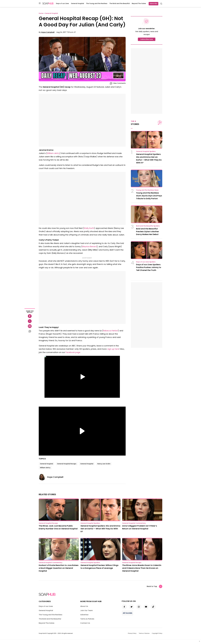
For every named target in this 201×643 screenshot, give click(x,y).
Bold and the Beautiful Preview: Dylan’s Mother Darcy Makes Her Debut (147, 231)
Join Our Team (86, 610)
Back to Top (152, 586)
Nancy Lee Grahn (103, 464)
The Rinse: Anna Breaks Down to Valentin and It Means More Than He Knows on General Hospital (141, 568)
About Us (84, 606)
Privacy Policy (132, 633)
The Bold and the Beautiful (119, 3)
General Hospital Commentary (134, 523)
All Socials (127, 613)
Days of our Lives (62, 3)
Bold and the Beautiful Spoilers (148, 226)
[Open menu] (40, 3)
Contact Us (85, 623)
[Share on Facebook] (30, 316)
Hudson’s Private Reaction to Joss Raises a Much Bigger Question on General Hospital (58, 568)
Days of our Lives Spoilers (145, 262)
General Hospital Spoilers (146, 151)
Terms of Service (144, 633)
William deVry (53, 153)
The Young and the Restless (96, 3)
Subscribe (153, 4)
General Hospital (77, 3)
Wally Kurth (89, 228)
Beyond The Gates (139, 3)
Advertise (84, 614)
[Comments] (30, 331)
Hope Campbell (47, 32)
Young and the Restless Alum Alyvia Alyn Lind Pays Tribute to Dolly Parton (149, 196)
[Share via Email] (30, 326)
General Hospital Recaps (66, 464)
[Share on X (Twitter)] (30, 321)
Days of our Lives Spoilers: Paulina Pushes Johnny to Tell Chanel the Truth (148, 267)
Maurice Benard (89, 246)
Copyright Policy (157, 633)
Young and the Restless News (147, 190)
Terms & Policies (87, 619)
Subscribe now (146, 39)
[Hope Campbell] (43, 477)
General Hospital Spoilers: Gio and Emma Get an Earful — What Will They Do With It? (100, 529)
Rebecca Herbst (110, 330)
